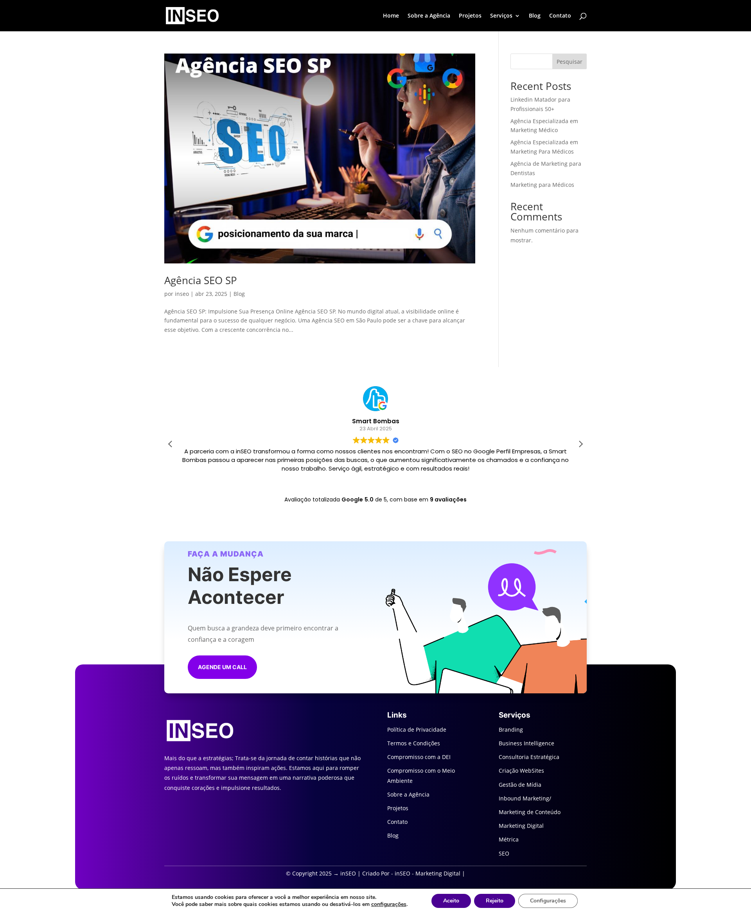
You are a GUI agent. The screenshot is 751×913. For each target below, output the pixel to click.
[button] (580, 444)
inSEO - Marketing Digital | (430, 873)
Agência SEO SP (200, 280)
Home (391, 16)
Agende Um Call (222, 667)
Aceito (451, 900)
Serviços (501, 16)
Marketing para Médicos (542, 184)
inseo (182, 293)
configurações (388, 904)
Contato (560, 16)
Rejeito (494, 900)
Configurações (548, 900)
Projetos (470, 16)
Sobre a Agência (429, 16)
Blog (535, 16)
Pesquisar (569, 61)
